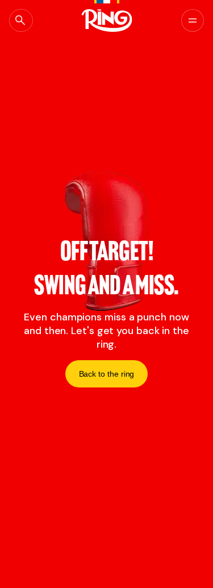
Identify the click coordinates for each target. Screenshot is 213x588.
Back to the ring (107, 373)
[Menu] (192, 20)
